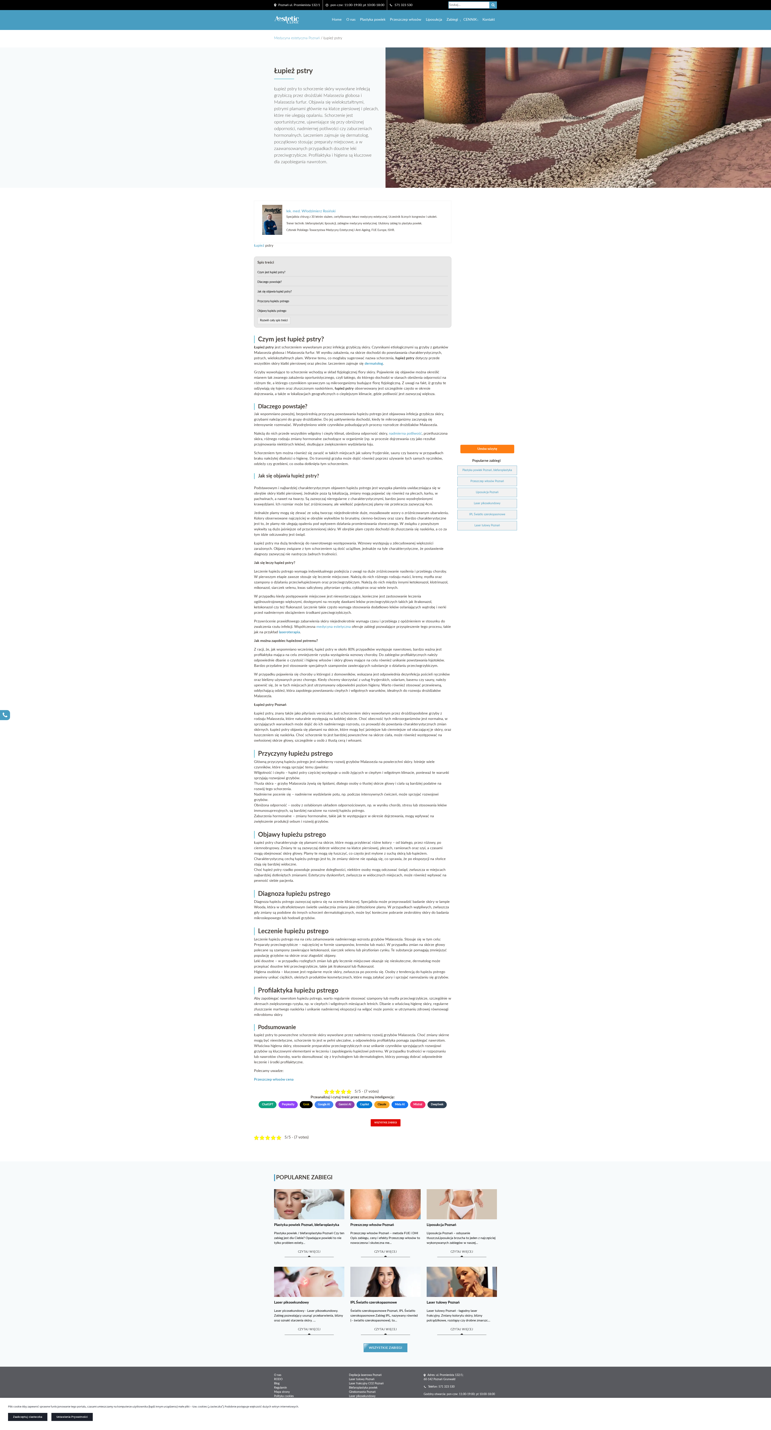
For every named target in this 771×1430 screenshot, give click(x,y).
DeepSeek (437, 1104)
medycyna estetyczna (333, 627)
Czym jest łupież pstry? (271, 272)
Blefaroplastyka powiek (363, 1387)
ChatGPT (267, 1104)
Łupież (259, 245)
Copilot (364, 1104)
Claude (382, 1104)
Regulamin (280, 1387)
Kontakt (488, 20)
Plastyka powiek (373, 20)
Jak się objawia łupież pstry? (274, 291)
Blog (276, 1383)
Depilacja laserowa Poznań (365, 1375)
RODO (278, 1379)
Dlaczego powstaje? (269, 282)
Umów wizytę (487, 449)
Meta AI (400, 1104)
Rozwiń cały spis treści (274, 320)
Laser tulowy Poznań (361, 1379)
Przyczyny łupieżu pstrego (273, 301)
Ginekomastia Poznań (362, 1392)
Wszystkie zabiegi (385, 1122)
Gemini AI (345, 1104)
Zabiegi (452, 20)
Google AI (324, 1104)
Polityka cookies (284, 1396)
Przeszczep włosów (405, 20)
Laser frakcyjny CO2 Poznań (366, 1383)
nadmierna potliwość (405, 433)
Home (337, 20)
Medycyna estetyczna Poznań (297, 38)
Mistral (417, 1104)
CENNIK (470, 20)
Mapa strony (282, 1392)
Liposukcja (434, 20)
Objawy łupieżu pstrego (271, 311)
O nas (351, 20)
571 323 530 (403, 5)
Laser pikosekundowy (362, 1396)
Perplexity (288, 1104)
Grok (306, 1104)
